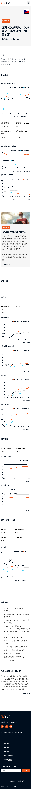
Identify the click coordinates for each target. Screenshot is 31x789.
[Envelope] (10, 726)
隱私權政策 (21, 781)
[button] (28, 2)
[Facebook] (2, 726)
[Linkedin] (6, 726)
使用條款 (12, 781)
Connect (3, 781)
